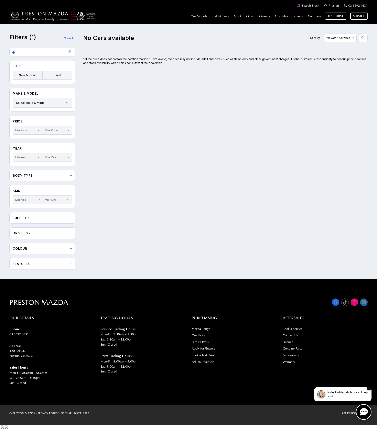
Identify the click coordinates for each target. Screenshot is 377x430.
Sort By (315, 37)
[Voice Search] (70, 52)
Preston (334, 5)
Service (359, 16)
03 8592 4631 (358, 5)
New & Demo (28, 75)
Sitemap (66, 413)
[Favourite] (363, 38)
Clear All (69, 38)
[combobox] (42, 103)
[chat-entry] (364, 412)
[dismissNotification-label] (369, 387)
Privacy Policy (48, 413)
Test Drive (336, 16)
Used (57, 75)
